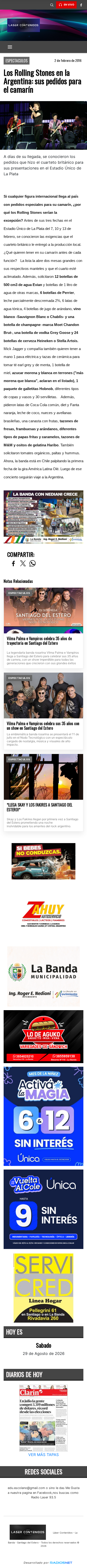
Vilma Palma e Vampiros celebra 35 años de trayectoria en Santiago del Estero (39, 641)
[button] (52, 5)
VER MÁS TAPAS (43, 1454)
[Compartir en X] (23, 564)
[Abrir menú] (10, 47)
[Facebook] (81, 5)
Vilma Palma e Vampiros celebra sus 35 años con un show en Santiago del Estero (43, 726)
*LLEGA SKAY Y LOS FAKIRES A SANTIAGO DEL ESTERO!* (39, 807)
